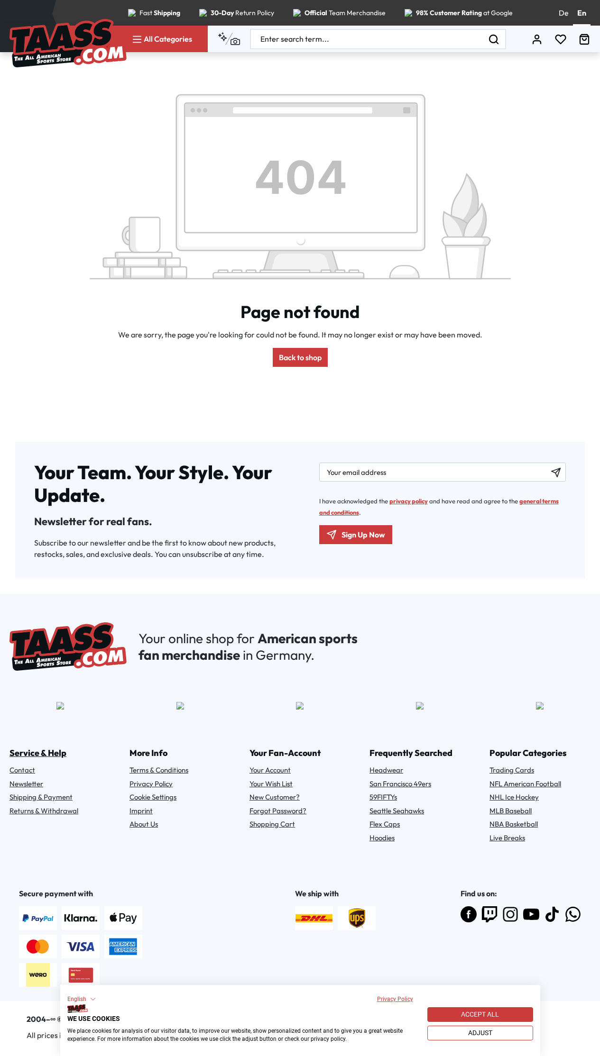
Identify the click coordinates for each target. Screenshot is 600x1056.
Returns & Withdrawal (43, 810)
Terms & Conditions (158, 769)
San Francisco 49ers (400, 783)
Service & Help (37, 752)
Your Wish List (271, 783)
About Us (143, 823)
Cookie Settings (152, 796)
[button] (81, 999)
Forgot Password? (277, 810)
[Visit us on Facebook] (469, 914)
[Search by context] (229, 38)
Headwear (386, 769)
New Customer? (274, 796)
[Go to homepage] (68, 43)
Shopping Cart (272, 823)
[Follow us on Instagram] (510, 914)
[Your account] (537, 39)
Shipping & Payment (41, 796)
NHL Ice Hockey (514, 796)
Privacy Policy (395, 999)
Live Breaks (507, 837)
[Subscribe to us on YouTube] (531, 914)
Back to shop (300, 357)
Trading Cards (511, 769)
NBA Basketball (513, 823)
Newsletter (26, 783)
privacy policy (408, 501)
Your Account (270, 769)
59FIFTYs (383, 796)
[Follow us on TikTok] (552, 914)
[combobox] (366, 39)
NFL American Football (525, 783)
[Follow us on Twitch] (489, 914)
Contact (22, 769)
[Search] (494, 39)
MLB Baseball (510, 810)
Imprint (141, 810)
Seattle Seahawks (396, 810)
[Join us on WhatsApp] (573, 914)
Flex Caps (384, 823)
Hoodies (382, 837)
